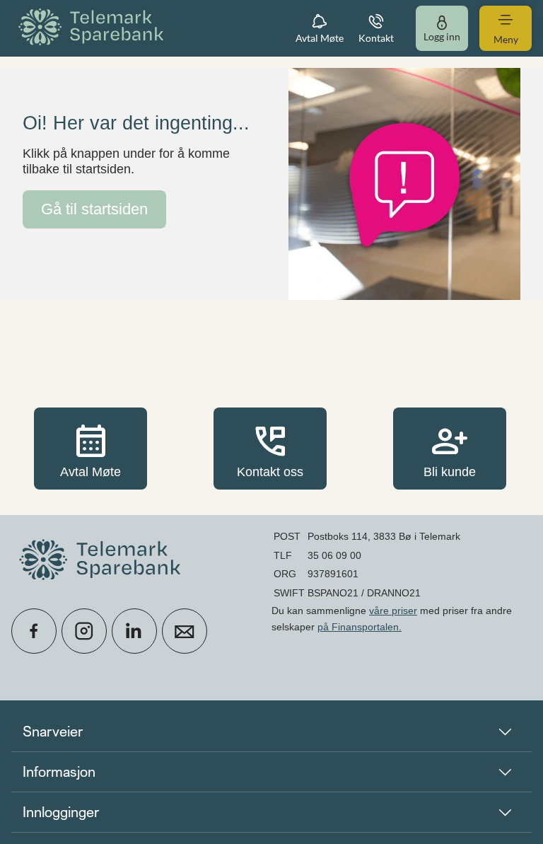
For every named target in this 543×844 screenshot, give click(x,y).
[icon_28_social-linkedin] (134, 631)
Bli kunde (450, 448)
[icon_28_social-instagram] (84, 631)
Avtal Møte (90, 448)
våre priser (393, 610)
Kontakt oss (270, 448)
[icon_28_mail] (184, 631)
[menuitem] (93, 28)
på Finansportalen (358, 626)
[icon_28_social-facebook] (34, 631)
